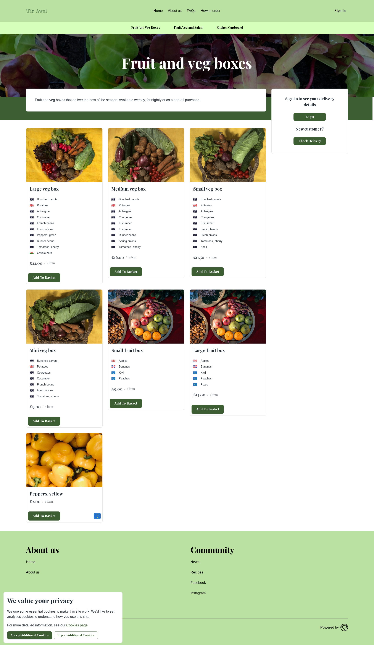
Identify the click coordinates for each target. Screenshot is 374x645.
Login (310, 117)
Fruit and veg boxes (145, 27)
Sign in (340, 10)
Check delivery (310, 141)
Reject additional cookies (76, 635)
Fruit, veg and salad (188, 27)
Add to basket (44, 277)
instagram (198, 593)
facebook (198, 582)
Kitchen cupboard (229, 27)
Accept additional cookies (30, 635)
